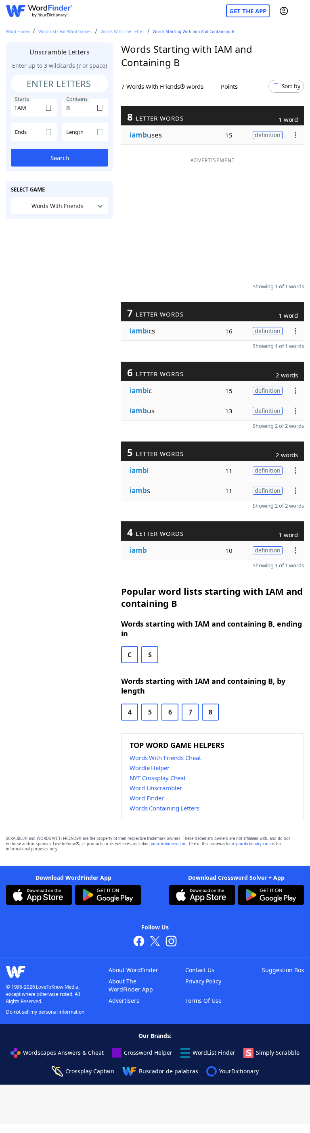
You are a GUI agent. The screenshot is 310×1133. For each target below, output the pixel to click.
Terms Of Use (203, 1000)
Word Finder (17, 31)
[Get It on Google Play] (108, 896)
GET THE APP (247, 11)
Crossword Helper (148, 1052)
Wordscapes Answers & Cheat (63, 1052)
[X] (155, 942)
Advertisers (124, 1000)
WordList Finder (214, 1052)
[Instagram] (171, 942)
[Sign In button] (283, 11)
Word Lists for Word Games (65, 31)
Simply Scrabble (278, 1052)
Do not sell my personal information (45, 1011)
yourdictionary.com (168, 843)
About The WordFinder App (131, 985)
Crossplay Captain (89, 1071)
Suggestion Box (283, 970)
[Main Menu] (300, 11)
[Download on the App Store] (39, 896)
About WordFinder (133, 970)
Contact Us (199, 970)
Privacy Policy (203, 981)
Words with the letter (122, 31)
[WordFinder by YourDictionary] (39, 11)
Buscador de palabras (168, 1071)
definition (268, 135)
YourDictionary (239, 1071)
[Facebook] (138, 942)
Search (59, 158)
